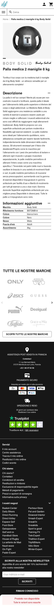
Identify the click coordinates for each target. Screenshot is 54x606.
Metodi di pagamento (13, 490)
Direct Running (10, 514)
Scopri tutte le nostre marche (27, 334)
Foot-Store (7, 525)
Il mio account (9, 449)
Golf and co (8, 532)
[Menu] (3, 12)
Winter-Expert (35, 549)
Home (5, 19)
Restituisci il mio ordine (14, 459)
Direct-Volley (8, 518)
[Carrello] (51, 4)
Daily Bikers (8, 511)
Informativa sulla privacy (14, 497)
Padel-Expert (9, 552)
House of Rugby (10, 538)
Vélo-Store (33, 545)
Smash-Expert (35, 518)
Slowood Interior (36, 514)
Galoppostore (9, 528)
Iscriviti (27, 581)
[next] (52, 303)
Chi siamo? (8, 473)
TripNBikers (34, 542)
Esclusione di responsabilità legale (20, 486)
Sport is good (35, 528)
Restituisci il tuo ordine (27, 412)
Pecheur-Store (35, 508)
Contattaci (27, 359)
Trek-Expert (34, 535)
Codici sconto (9, 462)
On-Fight (6, 549)
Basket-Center (9, 508)
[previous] (2, 303)
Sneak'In (32, 521)
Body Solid (17, 63)
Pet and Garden (36, 511)
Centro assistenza (11, 452)
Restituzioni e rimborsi (13, 483)
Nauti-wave (8, 545)
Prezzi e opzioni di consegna (17, 493)
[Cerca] (10, 12)
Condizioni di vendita (13, 480)
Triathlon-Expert (36, 538)
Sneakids (33, 525)
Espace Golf (8, 521)
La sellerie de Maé (11, 542)
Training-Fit (34, 532)
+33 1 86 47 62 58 (27, 368)
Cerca (16, 12)
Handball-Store (10, 535)
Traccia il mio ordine (12, 456)
